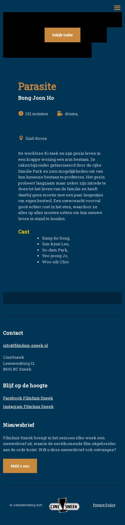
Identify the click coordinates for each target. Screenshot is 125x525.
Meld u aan (20, 466)
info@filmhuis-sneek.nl (25, 345)
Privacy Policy (104, 505)
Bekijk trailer (62, 35)
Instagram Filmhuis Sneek (28, 406)
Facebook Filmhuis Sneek (28, 398)
